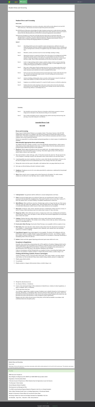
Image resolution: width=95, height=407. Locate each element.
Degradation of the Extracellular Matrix (17, 378)
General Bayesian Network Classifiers (17, 385)
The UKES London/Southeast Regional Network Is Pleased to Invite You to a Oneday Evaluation (30, 389)
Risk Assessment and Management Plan (18, 387)
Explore (23, 2)
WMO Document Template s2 (15, 374)
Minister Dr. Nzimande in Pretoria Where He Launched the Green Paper (25, 393)
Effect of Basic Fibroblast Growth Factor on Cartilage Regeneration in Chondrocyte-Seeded (29, 391)
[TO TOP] (47, 403)
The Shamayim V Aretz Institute (16, 383)
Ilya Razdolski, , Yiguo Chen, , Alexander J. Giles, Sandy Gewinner (23, 397)
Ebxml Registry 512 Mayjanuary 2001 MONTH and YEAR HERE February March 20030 (28, 376)
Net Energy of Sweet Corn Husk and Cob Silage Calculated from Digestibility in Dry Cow (28, 395)
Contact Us (55, 406)
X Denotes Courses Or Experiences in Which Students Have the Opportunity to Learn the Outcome (30, 381)
